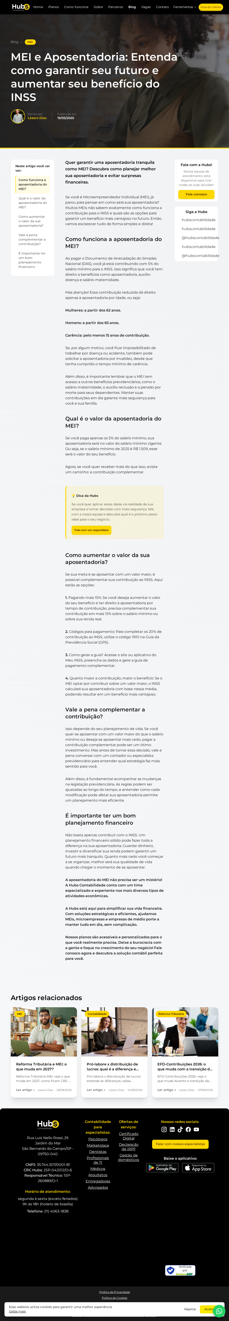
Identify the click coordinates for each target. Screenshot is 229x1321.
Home (38, 7)
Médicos (97, 1169)
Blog (132, 7)
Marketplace (98, 1145)
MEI (30, 42)
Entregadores (98, 1181)
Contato (162, 7)
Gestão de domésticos (128, 1157)
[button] (185, 7)
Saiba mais (17, 1311)
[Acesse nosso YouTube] (196, 1129)
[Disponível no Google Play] (162, 1167)
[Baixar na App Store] (198, 1167)
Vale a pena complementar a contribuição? (32, 239)
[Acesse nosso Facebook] (188, 1129)
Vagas (146, 7)
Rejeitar (190, 1309)
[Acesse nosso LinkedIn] (172, 1129)
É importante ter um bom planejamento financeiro (32, 260)
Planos (53, 7)
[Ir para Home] (21, 7)
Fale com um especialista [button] (91, 530)
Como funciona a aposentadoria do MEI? (33, 184)
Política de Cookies (114, 1298)
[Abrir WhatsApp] (219, 1311)
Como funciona (76, 7)
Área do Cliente (211, 7)
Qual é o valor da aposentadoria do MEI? (33, 202)
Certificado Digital (128, 1136)
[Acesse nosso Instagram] (164, 1129)
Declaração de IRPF (128, 1146)
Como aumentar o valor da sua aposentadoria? (32, 221)
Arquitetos (97, 1175)
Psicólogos (97, 1139)
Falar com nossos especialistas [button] (180, 1144)
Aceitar (210, 1309)
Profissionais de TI (98, 1160)
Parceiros (115, 7)
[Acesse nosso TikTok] (180, 1129)
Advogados (98, 1187)
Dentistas (97, 1152)
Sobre (98, 7)
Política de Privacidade (114, 1292)
